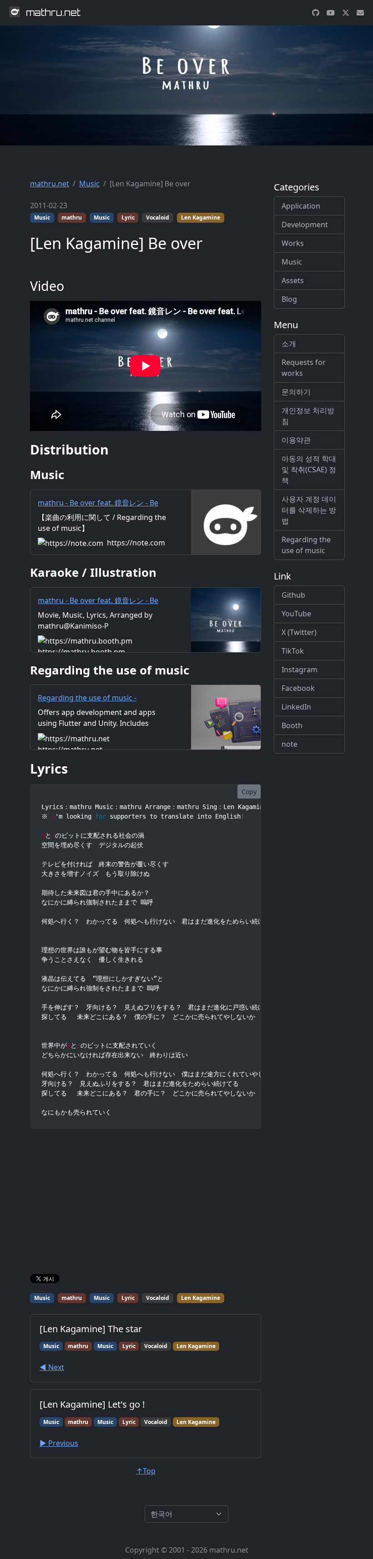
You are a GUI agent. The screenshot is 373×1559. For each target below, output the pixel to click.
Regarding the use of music (306, 545)
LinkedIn (296, 707)
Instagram (300, 670)
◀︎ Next (52, 1367)
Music (89, 184)
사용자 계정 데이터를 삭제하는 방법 (309, 510)
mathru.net (49, 184)
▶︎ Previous (59, 1443)
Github (293, 595)
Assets (293, 280)
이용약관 (296, 440)
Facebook (298, 688)
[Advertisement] (145, 1203)
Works (293, 243)
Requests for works (304, 367)
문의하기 (296, 392)
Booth (292, 725)
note (289, 744)
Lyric (128, 217)
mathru (71, 217)
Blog (289, 299)
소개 (289, 344)
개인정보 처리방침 (308, 415)
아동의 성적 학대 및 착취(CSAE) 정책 (309, 469)
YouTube (296, 614)
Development (305, 225)
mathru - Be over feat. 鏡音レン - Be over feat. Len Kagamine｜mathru (98, 508)
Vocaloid (157, 217)
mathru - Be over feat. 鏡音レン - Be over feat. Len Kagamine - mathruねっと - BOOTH (102, 611)
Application (301, 206)
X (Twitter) (299, 632)
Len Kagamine (200, 217)
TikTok (293, 651)
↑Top (146, 1471)
